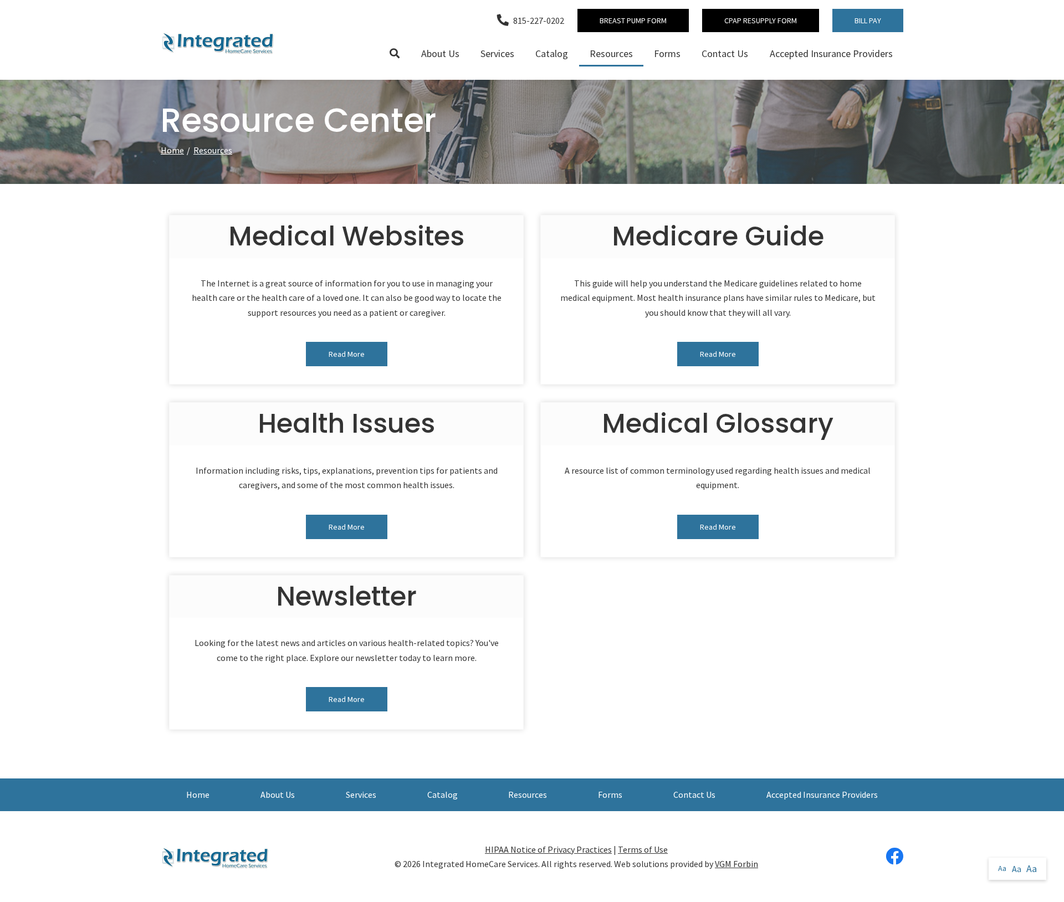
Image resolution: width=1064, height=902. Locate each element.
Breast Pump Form (633, 20)
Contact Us (725, 53)
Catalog (551, 53)
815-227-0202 (538, 20)
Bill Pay (868, 20)
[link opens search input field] (394, 53)
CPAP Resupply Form (760, 20)
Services (497, 53)
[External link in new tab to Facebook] (894, 857)
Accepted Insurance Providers (831, 53)
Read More (347, 354)
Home (172, 150)
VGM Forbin (736, 863)
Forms (667, 53)
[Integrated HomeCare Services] (219, 42)
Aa (1002, 868)
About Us (440, 53)
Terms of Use (643, 849)
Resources (611, 53)
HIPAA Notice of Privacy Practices (548, 849)
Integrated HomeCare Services (480, 863)
